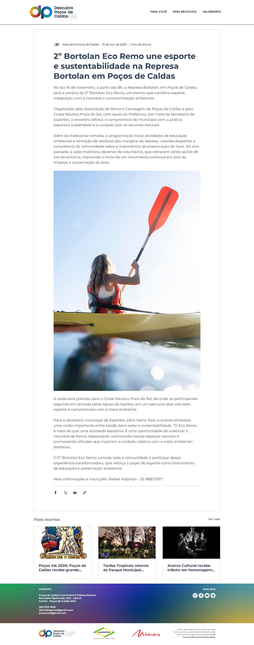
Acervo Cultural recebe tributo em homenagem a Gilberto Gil (189, 567)
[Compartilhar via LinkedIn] (75, 492)
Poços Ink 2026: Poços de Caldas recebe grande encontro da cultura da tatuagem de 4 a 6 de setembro (62, 567)
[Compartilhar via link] (85, 492)
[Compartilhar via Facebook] (55, 492)
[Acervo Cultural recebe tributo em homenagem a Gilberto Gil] (191, 543)
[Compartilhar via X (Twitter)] (65, 492)
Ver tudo (214, 519)
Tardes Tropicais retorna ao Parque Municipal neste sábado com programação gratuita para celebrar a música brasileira (125, 567)
